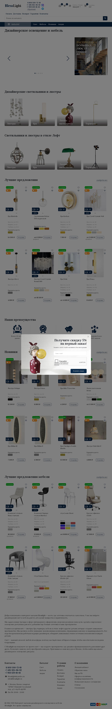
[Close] (88, 336)
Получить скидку (78, 371)
